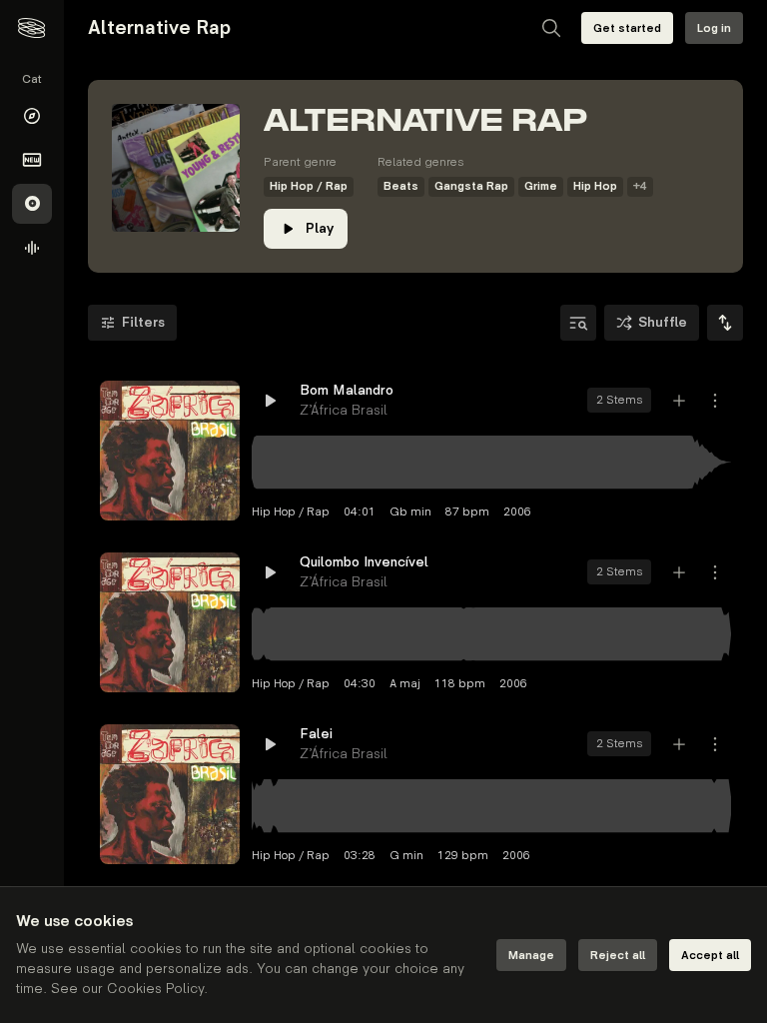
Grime (540, 186)
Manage (531, 955)
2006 (517, 512)
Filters (143, 322)
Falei (316, 733)
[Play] (170, 450)
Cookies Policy (155, 988)
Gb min (410, 512)
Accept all (710, 955)
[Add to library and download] (679, 401)
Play (320, 228)
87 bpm (467, 512)
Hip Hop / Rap (309, 186)
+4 (640, 186)
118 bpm (459, 683)
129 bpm (462, 855)
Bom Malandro (346, 390)
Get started (627, 28)
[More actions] (715, 401)
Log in (714, 28)
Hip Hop (595, 186)
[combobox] (725, 323)
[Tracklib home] (31, 28)
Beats (401, 186)
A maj (404, 683)
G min (406, 855)
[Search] (551, 28)
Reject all (617, 955)
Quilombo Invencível (364, 561)
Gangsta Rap (471, 186)
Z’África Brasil (343, 410)
